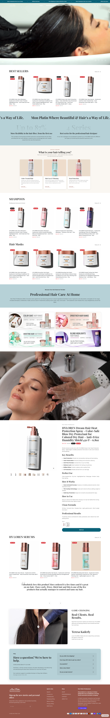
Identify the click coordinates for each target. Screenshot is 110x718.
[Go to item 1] (11, 474)
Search (48, 692)
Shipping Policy (51, 699)
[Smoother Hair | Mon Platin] (78, 320)
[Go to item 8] (43, 474)
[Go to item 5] (29, 474)
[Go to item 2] (15, 474)
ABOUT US (68, 5)
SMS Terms (49, 706)
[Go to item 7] (38, 474)
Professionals (50, 696)
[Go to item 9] (48, 474)
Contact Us (49, 694)
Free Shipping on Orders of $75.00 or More (66, 1)
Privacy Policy (50, 703)
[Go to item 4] (25, 474)
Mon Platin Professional (68, 424)
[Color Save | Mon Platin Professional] (31, 320)
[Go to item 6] (34, 474)
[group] (55, 34)
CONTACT (60, 5)
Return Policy (50, 701)
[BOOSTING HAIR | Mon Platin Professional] (31, 338)
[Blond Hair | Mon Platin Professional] (78, 338)
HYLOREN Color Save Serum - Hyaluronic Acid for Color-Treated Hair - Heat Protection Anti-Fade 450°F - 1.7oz (90, 101)
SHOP (41, 5)
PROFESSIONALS (50, 5)
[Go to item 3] (20, 474)
